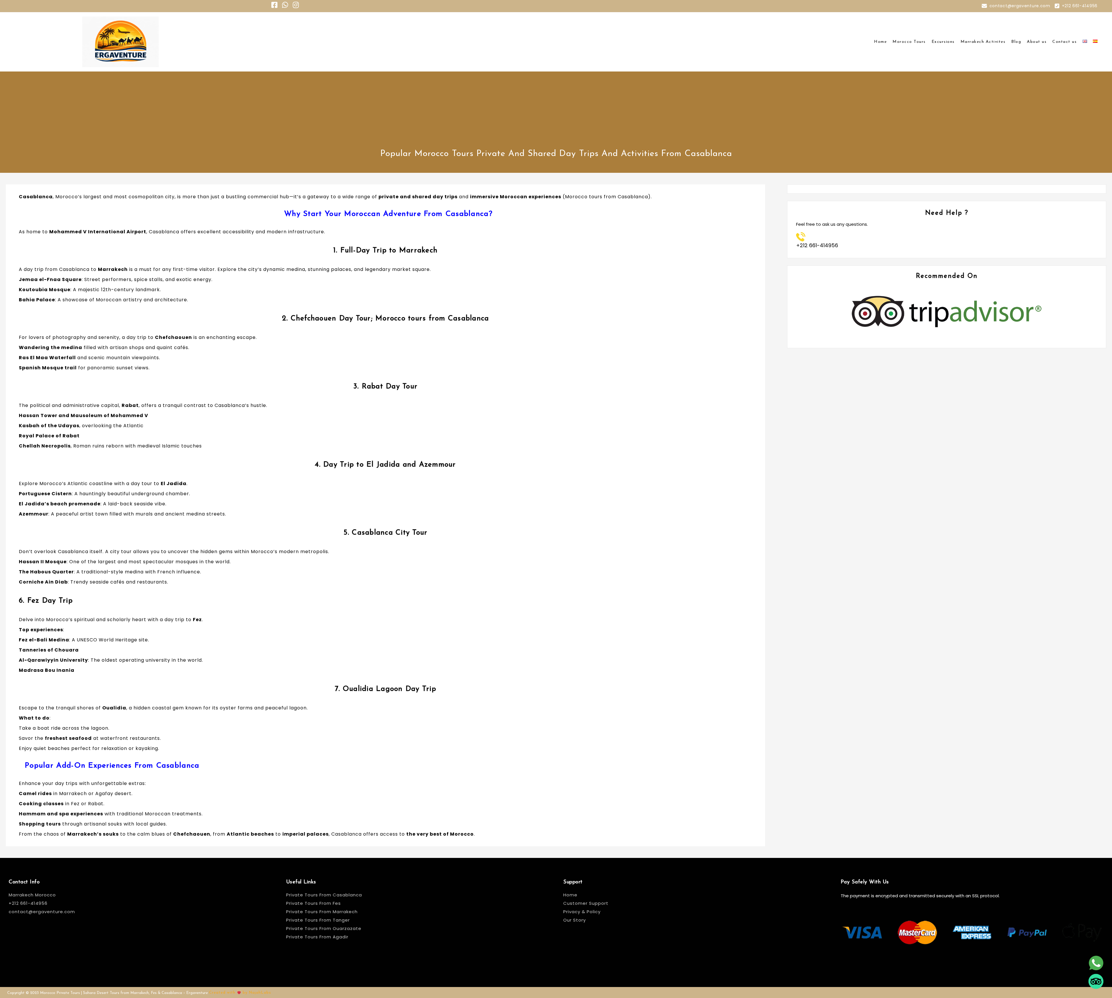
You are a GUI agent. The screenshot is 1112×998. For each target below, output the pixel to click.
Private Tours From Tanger (318, 920)
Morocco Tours (909, 42)
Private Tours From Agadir (317, 937)
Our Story (574, 920)
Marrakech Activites (983, 42)
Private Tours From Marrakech (322, 912)
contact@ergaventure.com (1020, 6)
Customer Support (585, 903)
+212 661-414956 (1080, 6)
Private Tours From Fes (313, 903)
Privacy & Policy (582, 912)
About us (1037, 42)
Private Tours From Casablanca (324, 895)
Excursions (943, 42)
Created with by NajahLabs (240, 993)
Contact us (1064, 42)
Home (880, 42)
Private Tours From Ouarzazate (323, 928)
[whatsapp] (1096, 967)
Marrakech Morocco (32, 895)
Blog (1016, 42)
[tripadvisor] (1096, 985)
